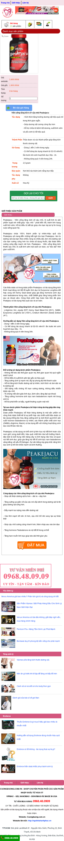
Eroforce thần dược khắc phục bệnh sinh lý (35, 766)
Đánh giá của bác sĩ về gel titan (26, 697)
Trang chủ (5, 2)
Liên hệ (25, 2)
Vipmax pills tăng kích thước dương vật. (33, 659)
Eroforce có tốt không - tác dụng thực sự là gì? (36, 749)
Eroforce (7, 716)
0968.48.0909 (11, 838)
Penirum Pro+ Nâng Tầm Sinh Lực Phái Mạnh (36, 629)
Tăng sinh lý (8, 654)
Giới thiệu (16, 2)
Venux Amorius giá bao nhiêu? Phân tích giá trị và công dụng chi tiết (30, 596)
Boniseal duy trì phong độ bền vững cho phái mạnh (38, 641)
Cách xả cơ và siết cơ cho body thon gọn (34, 686)
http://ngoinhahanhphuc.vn (39, 820)
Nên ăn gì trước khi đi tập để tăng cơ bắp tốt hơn (37, 673)
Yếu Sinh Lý (8, 590)
